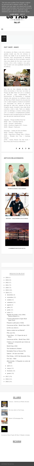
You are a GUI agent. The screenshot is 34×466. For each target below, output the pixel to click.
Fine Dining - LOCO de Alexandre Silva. (18, 356)
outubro (9, 300)
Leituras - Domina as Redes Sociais (19, 401)
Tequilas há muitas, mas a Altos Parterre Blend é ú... (16, 315)
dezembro (10, 295)
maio (8, 312)
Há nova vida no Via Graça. (16, 410)
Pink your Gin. (11, 333)
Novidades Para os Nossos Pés (16, 351)
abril (8, 366)
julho (8, 307)
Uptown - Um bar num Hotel (15, 353)
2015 (7, 381)
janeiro (9, 373)
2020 (7, 287)
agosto (9, 305)
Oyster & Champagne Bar (16, 418)
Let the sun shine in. (13, 328)
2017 (7, 376)
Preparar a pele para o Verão (15, 323)
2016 (7, 379)
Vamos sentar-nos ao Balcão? (16, 330)
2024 (7, 277)
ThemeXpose (29, 464)
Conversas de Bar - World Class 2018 (18, 325)
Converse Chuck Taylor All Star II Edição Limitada (15, 435)
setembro (10, 302)
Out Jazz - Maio (11, 358)
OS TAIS (16, 464)
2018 (7, 292)
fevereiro (10, 371)
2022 (7, 282)
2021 (7, 285)
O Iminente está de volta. (17, 248)
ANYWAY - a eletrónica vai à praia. (17, 218)
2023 (7, 280)
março (9, 368)
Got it (22, 14)
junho (9, 310)
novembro (10, 297)
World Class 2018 (12, 346)
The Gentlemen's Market (14, 348)
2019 (7, 290)
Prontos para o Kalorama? (17, 188)
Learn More (14, 14)
